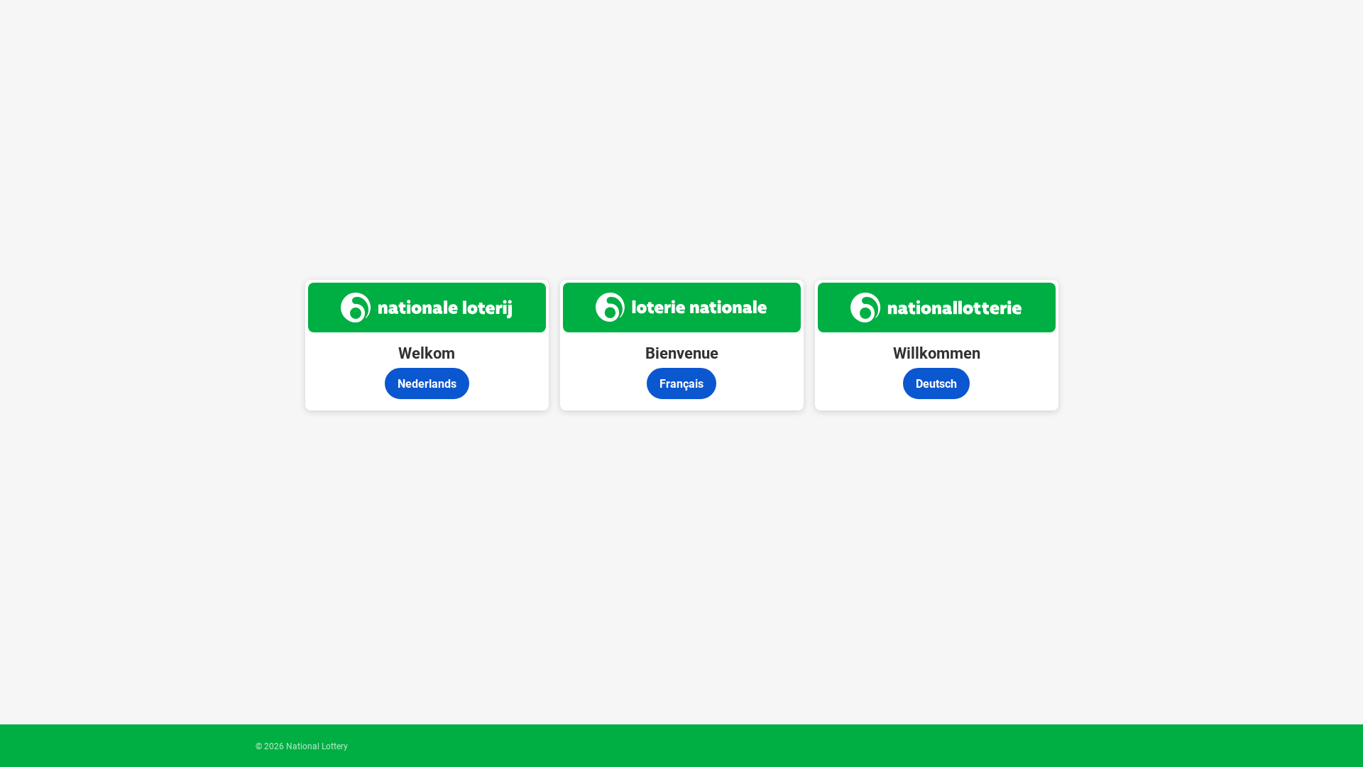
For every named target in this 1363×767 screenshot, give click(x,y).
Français (681, 383)
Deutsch (936, 383)
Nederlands (427, 383)
